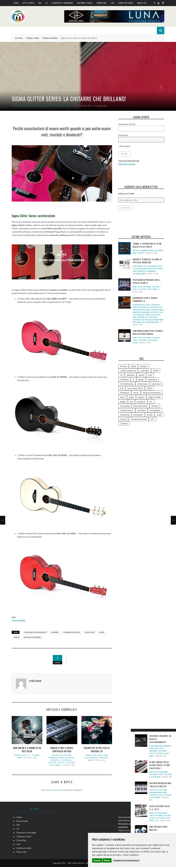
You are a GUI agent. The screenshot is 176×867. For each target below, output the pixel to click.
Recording (70, 758)
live (121, 388)
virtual (123, 419)
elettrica (131, 375)
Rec (40, 3)
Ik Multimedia (127, 383)
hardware (53, 758)
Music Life (142, 3)
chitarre (55, 632)
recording (124, 405)
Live (112, 3)
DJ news (36, 755)
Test (156, 820)
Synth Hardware (161, 772)
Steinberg (124, 414)
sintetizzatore (126, 410)
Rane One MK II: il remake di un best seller (27, 749)
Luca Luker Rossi (135, 388)
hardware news (155, 793)
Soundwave (155, 410)
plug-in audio (154, 397)
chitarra (143, 366)
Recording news (152, 322)
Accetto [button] (97, 860)
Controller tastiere (62, 755)
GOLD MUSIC (19, 620)
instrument (142, 383)
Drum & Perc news (94, 755)
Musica (139, 269)
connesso (56, 790)
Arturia (123, 366)
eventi (141, 375)
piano (131, 397)
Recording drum (156, 320)
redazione (102, 106)
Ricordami (125, 146)
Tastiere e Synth (56, 763)
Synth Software (156, 816)
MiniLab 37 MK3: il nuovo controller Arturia (61, 749)
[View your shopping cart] (163, 3)
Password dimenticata (128, 160)
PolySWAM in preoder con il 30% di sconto (146, 281)
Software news (160, 813)
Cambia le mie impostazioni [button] (126, 860)
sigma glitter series (32, 637)
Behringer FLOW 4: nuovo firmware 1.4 (145, 299)
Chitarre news (57, 106)
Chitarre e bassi (85, 3)
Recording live (139, 322)
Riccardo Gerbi (140, 405)
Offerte (141, 253)
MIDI (149, 388)
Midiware (124, 392)
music (136, 392)
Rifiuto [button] (107, 860)
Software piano (139, 274)
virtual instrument (138, 419)
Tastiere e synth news (147, 289)
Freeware (144, 251)
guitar (141, 379)
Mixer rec (141, 315)
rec (150, 401)
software (141, 410)
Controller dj (21, 755)
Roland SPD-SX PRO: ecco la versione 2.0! (97, 749)
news (101, 632)
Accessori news (155, 746)
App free (136, 251)
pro (131, 401)
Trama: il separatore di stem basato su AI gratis (147, 245)
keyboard (156, 383)
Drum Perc (102, 3)
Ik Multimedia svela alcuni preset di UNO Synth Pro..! (159, 765)
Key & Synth (28, 3)
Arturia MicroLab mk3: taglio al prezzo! (160, 785)
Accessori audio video (142, 305)
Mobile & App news (156, 251)
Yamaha (124, 423)
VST (153, 419)
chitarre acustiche (71, 632)
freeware (124, 379)
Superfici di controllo (61, 760)
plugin (123, 401)
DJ (47, 3)
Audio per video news (141, 310)
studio (150, 414)
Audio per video (126, 3)
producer (141, 401)
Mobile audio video (152, 315)
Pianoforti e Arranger (62, 3)
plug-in (141, 397)
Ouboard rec (143, 317)
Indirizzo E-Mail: (126, 193)
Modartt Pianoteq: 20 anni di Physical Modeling (147, 261)
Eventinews (152, 266)
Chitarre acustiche (21, 106)
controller (144, 370)
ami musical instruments (35, 632)
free (150, 375)
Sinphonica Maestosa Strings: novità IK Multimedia (148, 332)
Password (123, 135)
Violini (135, 343)
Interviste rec (157, 312)
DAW (155, 370)
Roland (155, 405)
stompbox (138, 414)
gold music (90, 632)
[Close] (134, 732)
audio (133, 366)
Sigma (16, 637)
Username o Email (126, 124)
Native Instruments (152, 392)
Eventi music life (139, 266)
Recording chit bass (141, 320)
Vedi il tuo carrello (126, 164)
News (16, 3)
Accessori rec (143, 307)
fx (133, 379)
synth (159, 414)
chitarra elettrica (128, 370)
